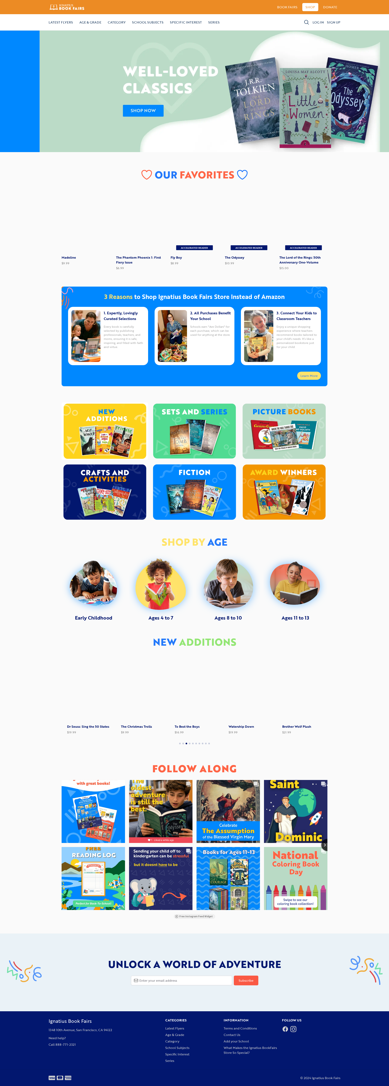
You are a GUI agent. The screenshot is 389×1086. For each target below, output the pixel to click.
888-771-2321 (66, 1044)
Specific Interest (186, 22)
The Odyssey (234, 257)
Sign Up (333, 22)
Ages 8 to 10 (228, 617)
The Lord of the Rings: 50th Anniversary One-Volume (300, 260)
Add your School (236, 1041)
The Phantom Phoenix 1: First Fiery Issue (138, 260)
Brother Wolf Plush (291, 726)
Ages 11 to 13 (295, 617)
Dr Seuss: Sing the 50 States (83, 726)
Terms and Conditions (240, 1028)
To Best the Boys (181, 726)
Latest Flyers (61, 22)
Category (117, 22)
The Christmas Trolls (130, 726)
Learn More (309, 375)
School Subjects (148, 22)
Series (214, 22)
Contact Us (232, 1034)
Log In (318, 22)
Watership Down (236, 726)
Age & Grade (90, 22)
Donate (330, 7)
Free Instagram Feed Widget (196, 916)
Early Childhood (93, 617)
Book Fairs (287, 7)
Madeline (69, 257)
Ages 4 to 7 (161, 617)
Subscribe (246, 980)
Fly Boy (176, 257)
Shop (310, 7)
